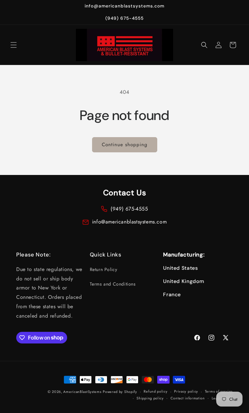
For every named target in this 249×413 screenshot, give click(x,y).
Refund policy (155, 391)
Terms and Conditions (113, 284)
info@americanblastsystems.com (129, 221)
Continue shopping (125, 144)
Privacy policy (186, 391)
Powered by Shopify (120, 391)
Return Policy (103, 269)
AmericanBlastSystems (82, 391)
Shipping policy (150, 398)
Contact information (188, 398)
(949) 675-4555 (129, 208)
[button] (13, 45)
